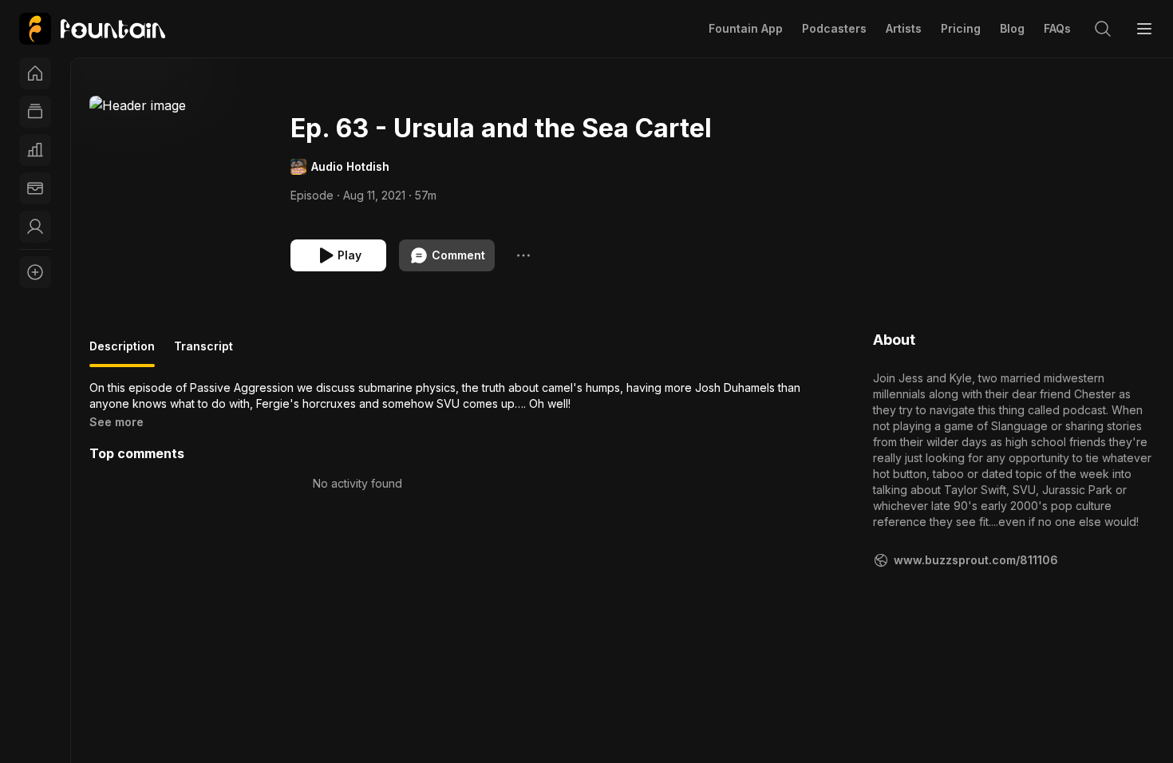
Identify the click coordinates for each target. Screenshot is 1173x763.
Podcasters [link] (834, 28)
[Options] (523, 255)
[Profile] (35, 227)
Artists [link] (904, 28)
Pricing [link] (961, 28)
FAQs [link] (1057, 28)
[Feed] (35, 112)
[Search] (1103, 29)
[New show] (35, 272)
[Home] (35, 73)
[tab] (122, 352)
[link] (92, 29)
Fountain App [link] (746, 28)
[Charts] (35, 150)
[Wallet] (35, 188)
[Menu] (1144, 28)
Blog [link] (1012, 28)
